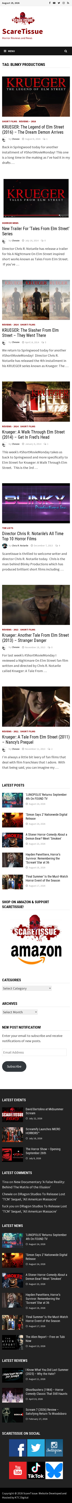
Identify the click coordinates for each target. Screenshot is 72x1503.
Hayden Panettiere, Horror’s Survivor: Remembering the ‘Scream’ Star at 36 (43, 858)
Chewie (16, 138)
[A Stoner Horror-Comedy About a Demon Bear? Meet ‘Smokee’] (12, 835)
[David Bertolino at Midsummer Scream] (12, 1110)
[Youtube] (54, 2)
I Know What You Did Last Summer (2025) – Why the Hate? (47, 1372)
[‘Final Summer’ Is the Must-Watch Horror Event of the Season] (12, 877)
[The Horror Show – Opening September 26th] (12, 1150)
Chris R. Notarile (20, 545)
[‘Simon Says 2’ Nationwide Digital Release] (12, 815)
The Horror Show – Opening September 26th (43, 1151)
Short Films (9, 121)
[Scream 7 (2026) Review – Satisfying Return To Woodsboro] (12, 1410)
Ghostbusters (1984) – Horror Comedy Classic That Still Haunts (46, 1391)
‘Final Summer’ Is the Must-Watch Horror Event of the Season (47, 878)
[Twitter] (59, 2)
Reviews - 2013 (10, 629)
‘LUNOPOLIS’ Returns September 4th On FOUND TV (46, 796)
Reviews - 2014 (10, 324)
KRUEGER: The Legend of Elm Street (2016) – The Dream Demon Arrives (33, 129)
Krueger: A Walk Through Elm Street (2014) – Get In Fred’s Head (33, 435)
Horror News (10, 223)
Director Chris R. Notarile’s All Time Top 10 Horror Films (32, 536)
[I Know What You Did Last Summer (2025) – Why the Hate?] (12, 1370)
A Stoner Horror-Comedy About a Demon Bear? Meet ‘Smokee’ (46, 836)
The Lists (7, 528)
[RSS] (68, 2)
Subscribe (14, 1066)
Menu (11, 51)
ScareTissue (22, 31)
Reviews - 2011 (10, 731)
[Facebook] (50, 2)
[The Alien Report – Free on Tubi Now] (12, 1337)
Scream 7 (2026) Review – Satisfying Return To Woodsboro (46, 1411)
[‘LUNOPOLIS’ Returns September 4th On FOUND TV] (12, 795)
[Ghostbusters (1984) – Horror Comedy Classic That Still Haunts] (12, 1390)
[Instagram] (64, 2)
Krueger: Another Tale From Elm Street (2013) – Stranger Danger (35, 638)
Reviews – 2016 (27, 121)
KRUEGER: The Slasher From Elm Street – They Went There (30, 333)
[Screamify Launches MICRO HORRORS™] (12, 1130)
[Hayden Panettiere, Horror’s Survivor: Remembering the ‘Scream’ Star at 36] (12, 855)
